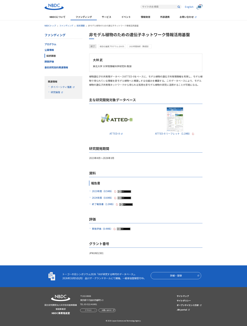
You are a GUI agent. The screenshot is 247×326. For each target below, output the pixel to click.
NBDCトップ (50, 25)
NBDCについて (58, 17)
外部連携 (165, 17)
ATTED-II (115, 133)
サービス (106, 17)
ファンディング (84, 17)
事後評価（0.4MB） (102, 228)
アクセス (88, 310)
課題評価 (49, 61)
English (189, 6)
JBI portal (182, 309)
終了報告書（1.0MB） (103, 204)
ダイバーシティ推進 (61, 87)
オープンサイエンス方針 (188, 305)
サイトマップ (183, 296)
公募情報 (49, 50)
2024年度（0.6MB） (102, 197)
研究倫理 (55, 92)
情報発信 (145, 17)
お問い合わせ (187, 17)
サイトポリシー (184, 300)
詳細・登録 (176, 275)
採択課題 (81, 25)
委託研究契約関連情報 (56, 67)
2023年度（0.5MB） (102, 191)
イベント (126, 17)
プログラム (50, 44)
